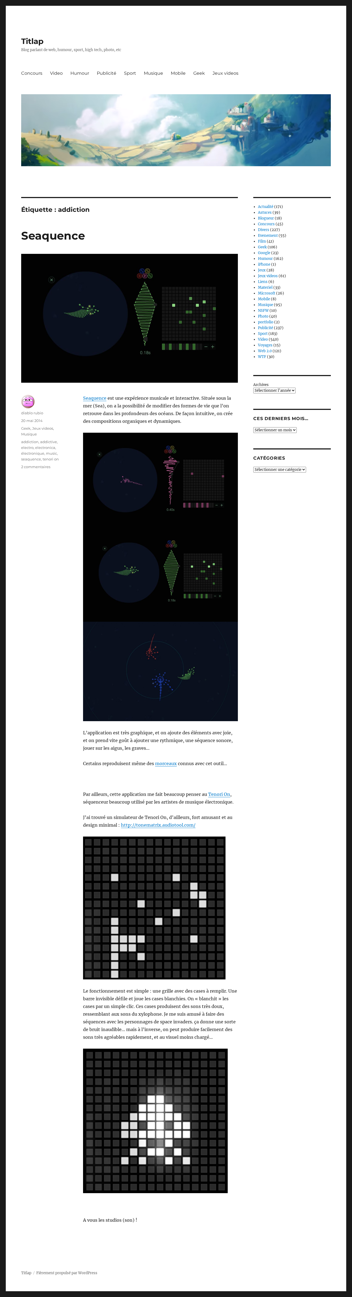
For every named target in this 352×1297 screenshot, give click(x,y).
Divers (263, 229)
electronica (45, 447)
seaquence (31, 459)
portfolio (265, 322)
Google (264, 253)
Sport (130, 73)
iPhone (264, 264)
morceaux (166, 763)
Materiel (265, 287)
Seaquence (53, 235)
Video (56, 73)
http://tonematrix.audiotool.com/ (158, 825)
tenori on (51, 459)
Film (262, 241)
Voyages (265, 345)
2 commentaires (35, 467)
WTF (262, 356)
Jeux (262, 270)
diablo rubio (32, 413)
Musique (153, 73)
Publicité (106, 73)
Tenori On (219, 794)
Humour (79, 73)
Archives (261, 384)
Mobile (178, 73)
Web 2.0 (265, 351)
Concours (31, 73)
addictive (48, 442)
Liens (263, 281)
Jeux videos (225, 73)
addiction (29, 442)
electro (27, 447)
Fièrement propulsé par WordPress (66, 1273)
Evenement (268, 235)
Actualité (265, 206)
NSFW (263, 310)
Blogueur (266, 218)
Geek (199, 73)
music (51, 453)
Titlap (32, 41)
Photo (263, 316)
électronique (32, 453)
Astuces (265, 212)
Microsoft (266, 293)
